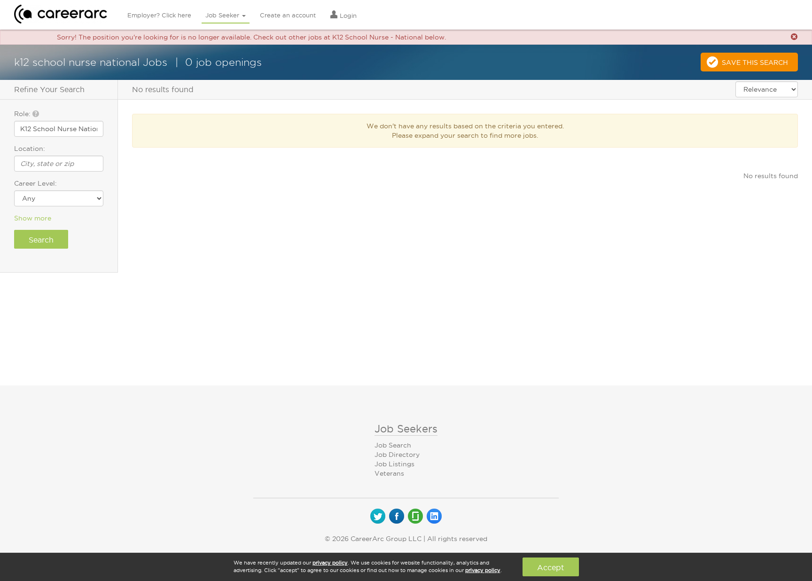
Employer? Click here (159, 15)
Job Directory (397, 454)
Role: (23, 114)
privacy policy (330, 562)
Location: (29, 148)
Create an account (288, 15)
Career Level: (35, 183)
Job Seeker (223, 15)
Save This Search (755, 62)
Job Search (393, 445)
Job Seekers (406, 428)
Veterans (389, 473)
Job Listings (394, 464)
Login (347, 15)
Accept (550, 567)
